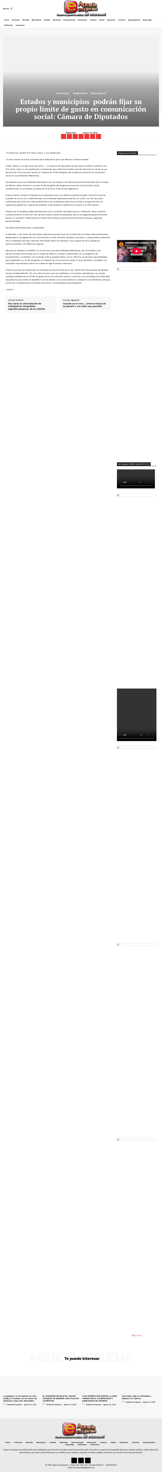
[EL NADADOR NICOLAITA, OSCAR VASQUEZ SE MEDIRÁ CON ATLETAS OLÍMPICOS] (61, 1380)
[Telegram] (92, 136)
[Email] (81, 136)
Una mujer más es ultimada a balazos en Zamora (136, 1397)
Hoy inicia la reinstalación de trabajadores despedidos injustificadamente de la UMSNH (27, 306)
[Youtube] (88, 1460)
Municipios (80, 93)
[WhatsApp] (75, 136)
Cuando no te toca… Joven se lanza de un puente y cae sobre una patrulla (84, 305)
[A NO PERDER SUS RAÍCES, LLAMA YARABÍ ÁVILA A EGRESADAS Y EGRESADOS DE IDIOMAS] (100, 1380)
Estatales (62, 93)
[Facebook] (63, 136)
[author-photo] (4, 1404)
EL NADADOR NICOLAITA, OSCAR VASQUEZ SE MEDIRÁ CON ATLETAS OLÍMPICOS (61, 1398)
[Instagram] (81, 1460)
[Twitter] (69, 136)
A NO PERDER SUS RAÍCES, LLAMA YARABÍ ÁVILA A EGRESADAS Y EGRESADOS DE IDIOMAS (99, 1398)
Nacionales (98, 93)
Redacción (71, 133)
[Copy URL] (98, 136)
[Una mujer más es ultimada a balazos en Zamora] (140, 1380)
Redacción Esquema (14, 1405)
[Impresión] (86, 136)
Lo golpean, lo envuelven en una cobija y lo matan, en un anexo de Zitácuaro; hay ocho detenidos (20, 1398)
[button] (8, 8)
